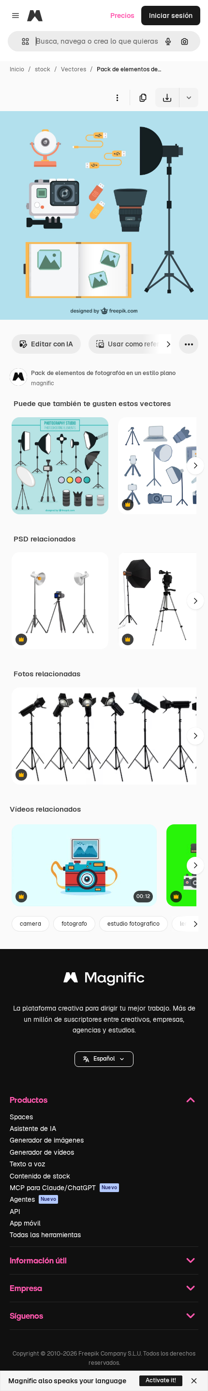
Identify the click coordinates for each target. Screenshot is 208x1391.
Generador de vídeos (42, 1152)
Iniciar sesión (171, 15)
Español (104, 1059)
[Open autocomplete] (21, 41)
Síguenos (26, 1315)
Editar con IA (52, 344)
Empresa (26, 1288)
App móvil (25, 1223)
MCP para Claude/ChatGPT (63, 1187)
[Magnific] (104, 979)
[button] (104, 1059)
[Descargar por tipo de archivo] (188, 97)
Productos (28, 1100)
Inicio (17, 69)
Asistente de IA (33, 1128)
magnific (42, 383)
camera (30, 924)
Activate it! (161, 1380)
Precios (122, 15)
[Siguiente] (168, 344)
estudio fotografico (133, 924)
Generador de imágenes (47, 1140)
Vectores (73, 69)
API (15, 1211)
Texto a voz (27, 1164)
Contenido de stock (40, 1176)
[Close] (194, 1381)
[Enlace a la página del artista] (18, 378)
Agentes (33, 1199)
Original (61, 129)
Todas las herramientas (45, 1234)
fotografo (74, 924)
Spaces (21, 1117)
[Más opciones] (117, 97)
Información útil (38, 1260)
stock (42, 69)
